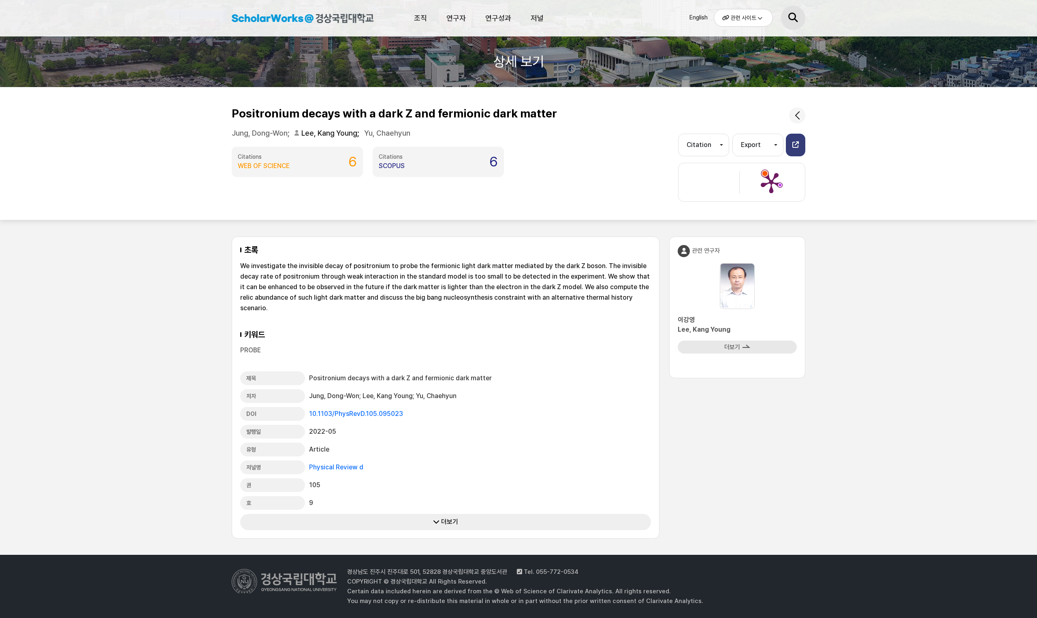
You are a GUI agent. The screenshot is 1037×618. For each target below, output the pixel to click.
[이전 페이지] (797, 115)
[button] (795, 145)
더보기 (449, 522)
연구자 (456, 18)
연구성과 (498, 18)
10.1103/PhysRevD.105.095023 (356, 414)
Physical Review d (336, 467)
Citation (699, 145)
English (698, 17)
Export (751, 145)
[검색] (793, 18)
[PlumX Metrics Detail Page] (771, 182)
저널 (537, 18)
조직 (420, 18)
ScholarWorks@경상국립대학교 (298, 19)
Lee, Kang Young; (331, 133)
